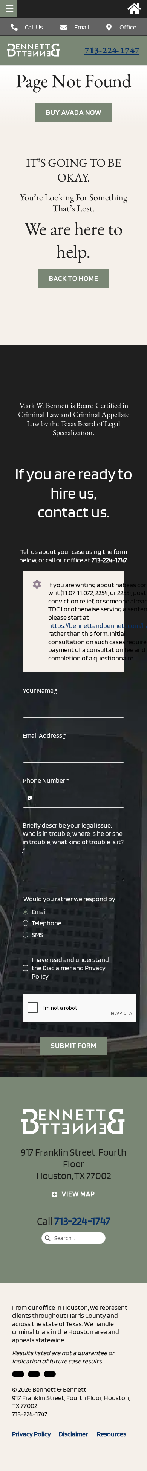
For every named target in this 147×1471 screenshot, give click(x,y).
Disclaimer (57, 968)
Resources (115, 1434)
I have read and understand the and (70, 968)
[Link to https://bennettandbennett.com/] (134, 9)
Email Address (44, 735)
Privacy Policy (35, 1434)
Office (127, 27)
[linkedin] (18, 1374)
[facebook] (34, 1374)
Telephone (46, 923)
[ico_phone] (33, 47)
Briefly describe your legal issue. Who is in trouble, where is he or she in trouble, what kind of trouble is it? (73, 837)
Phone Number (46, 780)
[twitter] (50, 1374)
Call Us (34, 27)
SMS (37, 935)
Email (81, 27)
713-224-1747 (111, 50)
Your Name (40, 690)
